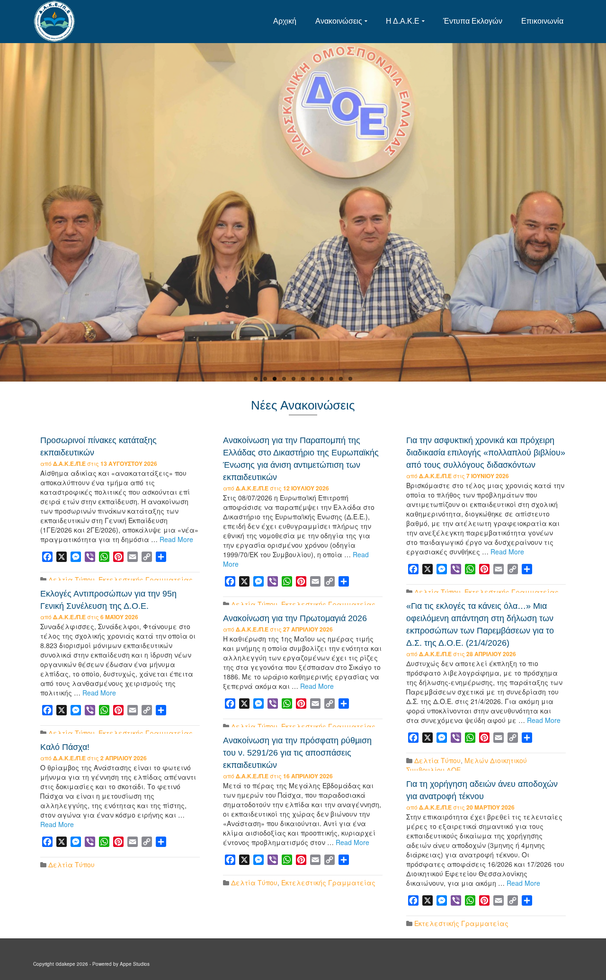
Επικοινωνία (542, 21)
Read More (176, 539)
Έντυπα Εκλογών (472, 21)
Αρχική (284, 21)
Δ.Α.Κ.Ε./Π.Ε (69, 463)
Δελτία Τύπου (71, 579)
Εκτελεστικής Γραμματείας (145, 579)
